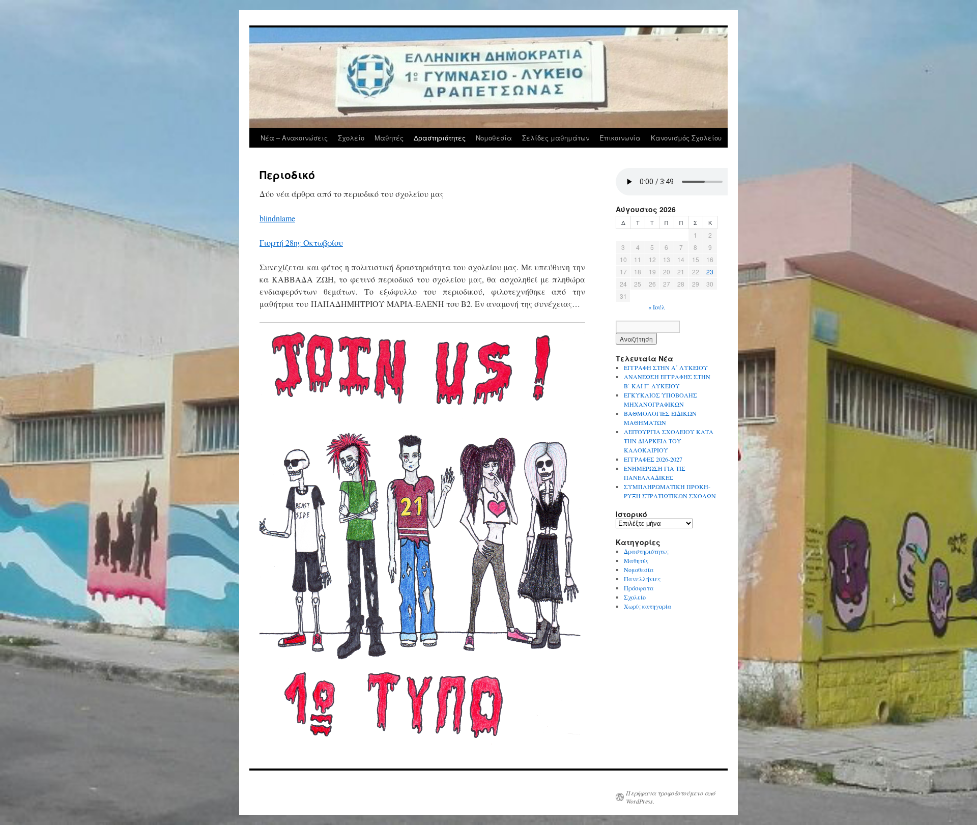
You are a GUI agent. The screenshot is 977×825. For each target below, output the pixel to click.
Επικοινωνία (620, 138)
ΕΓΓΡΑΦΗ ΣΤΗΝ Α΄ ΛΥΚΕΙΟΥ (666, 367)
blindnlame (277, 218)
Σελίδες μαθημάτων (555, 138)
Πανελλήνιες (642, 579)
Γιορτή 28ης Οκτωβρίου (301, 242)
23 (709, 271)
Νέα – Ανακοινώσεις (294, 138)
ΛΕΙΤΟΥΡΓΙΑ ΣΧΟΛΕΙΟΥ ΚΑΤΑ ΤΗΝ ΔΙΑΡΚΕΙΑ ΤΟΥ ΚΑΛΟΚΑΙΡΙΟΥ (668, 441)
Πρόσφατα (639, 588)
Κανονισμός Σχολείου (686, 138)
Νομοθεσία (494, 138)
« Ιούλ (656, 307)
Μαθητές (389, 138)
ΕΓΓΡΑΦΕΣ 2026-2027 (653, 459)
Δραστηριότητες (440, 138)
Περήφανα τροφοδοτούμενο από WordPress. (670, 797)
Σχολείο (351, 138)
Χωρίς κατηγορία (648, 606)
